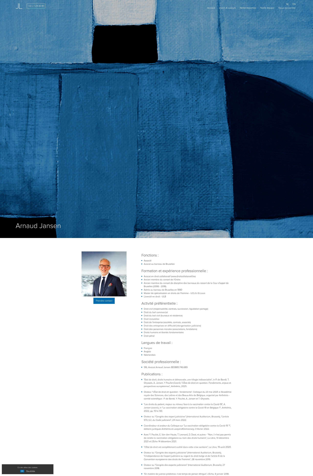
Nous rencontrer (287, 8)
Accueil (211, 8)
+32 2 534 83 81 (36, 6)
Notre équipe (267, 8)
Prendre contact (104, 301)
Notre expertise (248, 8)
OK (22, 471)
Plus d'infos (30, 471)
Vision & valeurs (227, 8)
